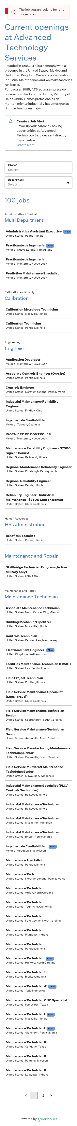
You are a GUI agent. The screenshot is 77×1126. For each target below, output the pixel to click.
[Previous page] (26, 1095)
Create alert (25, 145)
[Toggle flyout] (68, 183)
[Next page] (51, 1095)
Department (15, 180)
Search (12, 165)
